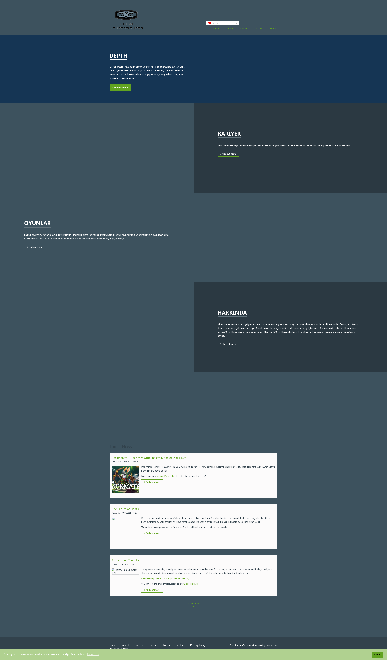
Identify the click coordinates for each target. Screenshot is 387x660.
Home (113, 645)
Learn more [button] (93, 654)
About (215, 28)
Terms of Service (119, 648)
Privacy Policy (198, 645)
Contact (273, 28)
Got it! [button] (377, 654)
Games (229, 28)
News (259, 28)
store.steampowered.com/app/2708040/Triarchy (165, 578)
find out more (121, 87)
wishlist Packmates (165, 476)
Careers (244, 28)
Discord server (191, 583)
